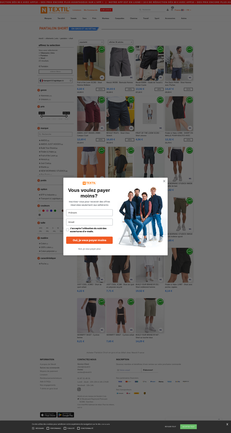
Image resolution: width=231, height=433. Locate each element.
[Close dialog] (164, 181)
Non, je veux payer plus (89, 249)
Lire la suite (105, 424)
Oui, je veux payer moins (89, 240)
